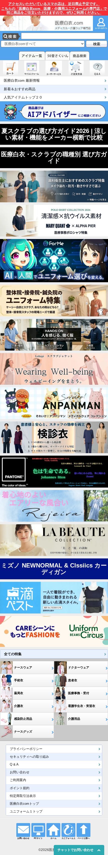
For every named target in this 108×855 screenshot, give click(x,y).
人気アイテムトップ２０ (23, 97)
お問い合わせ (19, 772)
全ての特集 (13, 654)
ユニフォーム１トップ (26, 811)
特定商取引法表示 (23, 796)
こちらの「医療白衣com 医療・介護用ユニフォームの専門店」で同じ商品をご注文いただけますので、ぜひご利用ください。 (54, 8)
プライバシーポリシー (26, 749)
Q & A (14, 764)
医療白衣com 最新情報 (22, 80)
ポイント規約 (19, 788)
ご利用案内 (18, 780)
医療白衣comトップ (24, 803)
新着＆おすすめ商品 (19, 89)
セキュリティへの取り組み (29, 756)
